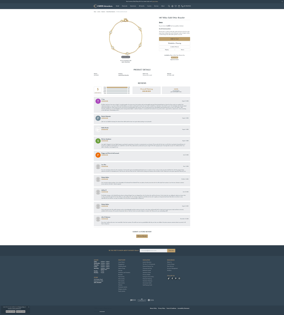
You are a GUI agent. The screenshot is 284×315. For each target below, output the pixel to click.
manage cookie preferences (14, 308)
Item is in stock (175, 57)
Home (95, 11)
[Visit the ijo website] (133, 300)
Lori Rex (103, 164)
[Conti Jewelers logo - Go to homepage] (102, 6)
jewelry (99, 11)
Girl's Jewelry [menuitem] (121, 280)
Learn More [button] (155, 1)
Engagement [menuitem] (121, 264)
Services (156, 6)
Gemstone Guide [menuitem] (147, 272)
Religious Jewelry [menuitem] (122, 289)
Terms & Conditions (171, 308)
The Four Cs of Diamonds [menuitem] (149, 264)
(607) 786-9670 (126, 62)
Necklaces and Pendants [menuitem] (124, 272)
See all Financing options (165, 28)
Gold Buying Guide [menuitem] (147, 285)
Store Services (170, 266)
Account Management (172, 268)
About (163, 6)
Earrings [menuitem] (120, 270)
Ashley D (103, 190)
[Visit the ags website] (141, 300)
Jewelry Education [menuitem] (147, 262)
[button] (169, 6)
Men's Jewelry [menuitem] (121, 283)
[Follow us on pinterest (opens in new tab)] (175, 278)
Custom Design (170, 264)
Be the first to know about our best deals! (124, 250)
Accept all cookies (20, 311)
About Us (169, 262)
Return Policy (153, 308)
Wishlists (169, 270)
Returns (182, 49)
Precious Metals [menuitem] (146, 274)
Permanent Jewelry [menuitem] (122, 287)
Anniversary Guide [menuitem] (147, 283)
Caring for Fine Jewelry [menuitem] (148, 276)
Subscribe (171, 250)
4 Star (104, 88)
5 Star (105, 87)
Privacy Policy (161, 308)
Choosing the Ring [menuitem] (147, 268)
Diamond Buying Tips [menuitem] (148, 266)
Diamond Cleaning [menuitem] (147, 278)
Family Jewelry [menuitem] (121, 291)
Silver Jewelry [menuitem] (121, 278)
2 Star (104, 91)
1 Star (105, 93)
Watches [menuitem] (120, 285)
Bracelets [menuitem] (120, 274)
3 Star (105, 90)
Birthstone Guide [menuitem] (147, 270)
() (129, 87)
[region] (126, 36)
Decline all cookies (10, 311)
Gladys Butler (105, 177)
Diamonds (124, 6)
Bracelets (103, 11)
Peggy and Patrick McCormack (110, 153)
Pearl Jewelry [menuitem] (121, 276)
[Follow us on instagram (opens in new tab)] (179, 278)
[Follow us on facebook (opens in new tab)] (172, 278)
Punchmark (102, 311)
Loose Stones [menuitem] (121, 262)
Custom (149, 6)
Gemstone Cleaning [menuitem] (147, 280)
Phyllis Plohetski (106, 116)
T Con (103, 99)
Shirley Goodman (106, 139)
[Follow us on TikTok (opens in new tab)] (168, 278)
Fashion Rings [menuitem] (121, 268)
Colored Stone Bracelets (110, 11)
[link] (186, 6)
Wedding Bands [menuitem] (122, 266)
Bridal (117, 6)
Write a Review (142, 236)
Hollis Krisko (105, 127)
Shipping (167, 49)
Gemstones (133, 6)
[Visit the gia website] (151, 300)
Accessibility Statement (183, 308)
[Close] (282, 2)
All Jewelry (141, 6)
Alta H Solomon (105, 217)
